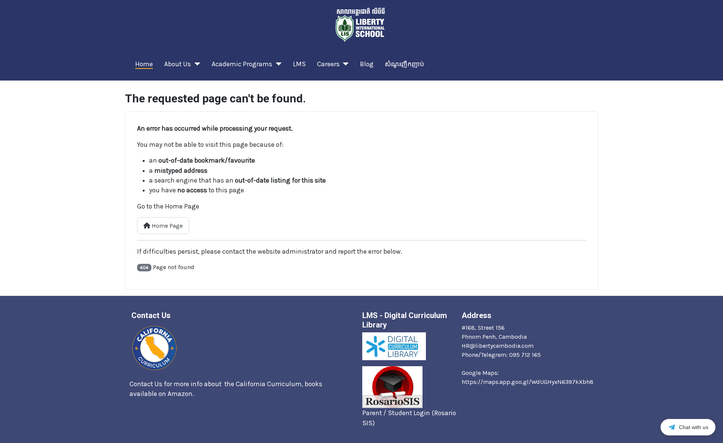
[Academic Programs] (277, 64)
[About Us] (195, 64)
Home (144, 64)
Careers (328, 64)
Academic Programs (242, 64)
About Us (177, 64)
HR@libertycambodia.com (498, 345)
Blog (367, 64)
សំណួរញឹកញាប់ (404, 64)
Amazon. (181, 393)
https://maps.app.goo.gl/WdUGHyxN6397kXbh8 (527, 381)
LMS (299, 64)
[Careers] (344, 64)
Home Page (166, 225)
